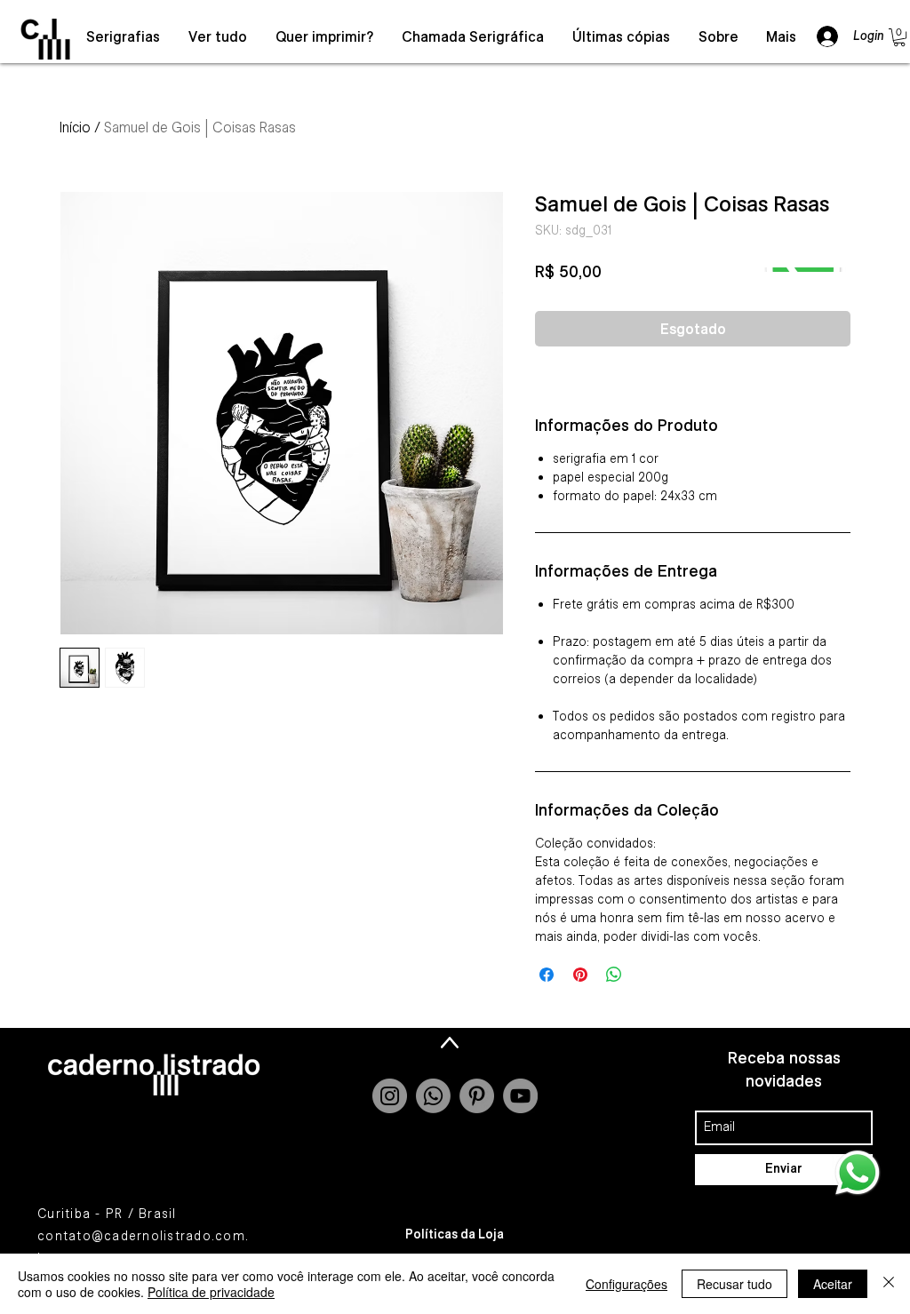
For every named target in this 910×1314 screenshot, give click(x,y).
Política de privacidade (211, 1292)
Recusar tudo (734, 1284)
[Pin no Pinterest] (580, 974)
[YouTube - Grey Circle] (520, 1096)
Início (75, 127)
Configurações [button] (626, 1284)
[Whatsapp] (433, 1096)
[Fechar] (888, 1284)
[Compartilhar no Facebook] (546, 974)
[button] (899, 37)
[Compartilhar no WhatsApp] (614, 974)
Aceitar (832, 1284)
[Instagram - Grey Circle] (389, 1096)
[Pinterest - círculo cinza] (476, 1096)
